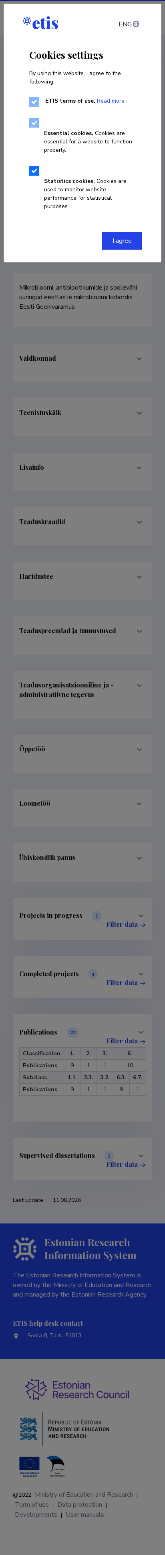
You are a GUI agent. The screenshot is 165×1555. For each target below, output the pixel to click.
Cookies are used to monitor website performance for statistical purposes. (85, 193)
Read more (111, 101)
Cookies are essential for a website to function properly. (88, 141)
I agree (122, 240)
